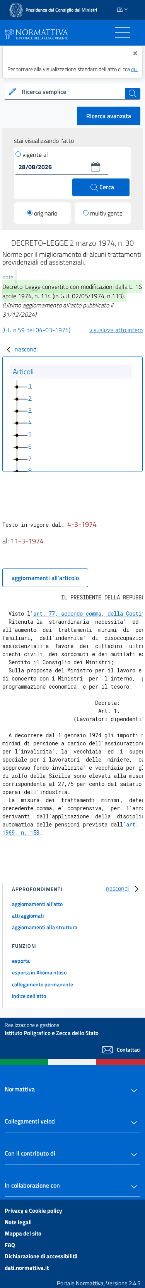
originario (45, 213)
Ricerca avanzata (108, 115)
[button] (95, 167)
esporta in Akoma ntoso (39, 972)
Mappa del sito (23, 1233)
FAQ (10, 1244)
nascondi (26, 349)
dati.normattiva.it (27, 1267)
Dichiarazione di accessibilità (41, 1256)
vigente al (35, 154)
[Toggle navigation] (122, 32)
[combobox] (72, 92)
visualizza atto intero (116, 329)
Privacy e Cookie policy (33, 1210)
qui (134, 69)
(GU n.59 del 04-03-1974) (36, 329)
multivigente (106, 213)
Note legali (18, 1222)
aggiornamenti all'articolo (45, 577)
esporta (21, 961)
